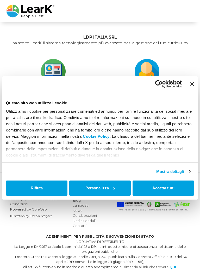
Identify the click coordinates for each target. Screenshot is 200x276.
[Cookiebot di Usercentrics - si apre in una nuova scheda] (159, 84)
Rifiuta (37, 188)
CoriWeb (39, 209)
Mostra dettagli (170, 171)
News (77, 210)
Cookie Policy (96, 136)
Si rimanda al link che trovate (148, 267)
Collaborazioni (85, 215)
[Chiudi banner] (192, 84)
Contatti (79, 226)
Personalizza (97, 188)
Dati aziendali (84, 221)
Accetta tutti (163, 188)
